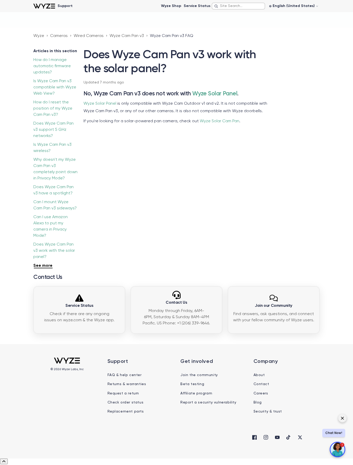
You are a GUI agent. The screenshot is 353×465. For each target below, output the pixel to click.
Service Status (197, 6)
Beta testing (192, 384)
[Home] (44, 6)
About (259, 375)
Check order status (126, 402)
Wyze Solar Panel (214, 94)
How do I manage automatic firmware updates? (52, 66)
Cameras (59, 36)
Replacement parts (126, 411)
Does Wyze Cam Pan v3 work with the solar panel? (54, 250)
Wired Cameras (89, 36)
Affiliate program (196, 393)
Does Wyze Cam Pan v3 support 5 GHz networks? (53, 129)
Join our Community (273, 306)
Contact (261, 384)
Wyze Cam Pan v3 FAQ (171, 36)
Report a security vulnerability (208, 402)
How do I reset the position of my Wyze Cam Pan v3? (52, 108)
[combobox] (238, 6)
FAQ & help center (125, 375)
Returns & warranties (127, 384)
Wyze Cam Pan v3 (127, 36)
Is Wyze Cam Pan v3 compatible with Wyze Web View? (54, 87)
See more (42, 266)
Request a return (123, 393)
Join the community (199, 375)
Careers (261, 393)
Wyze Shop (171, 6)
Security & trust (268, 411)
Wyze (38, 36)
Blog (258, 402)
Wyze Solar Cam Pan (219, 121)
